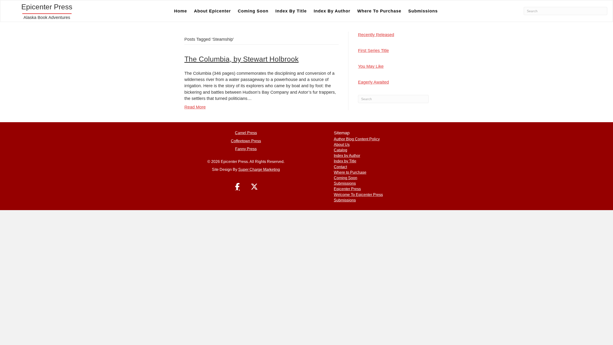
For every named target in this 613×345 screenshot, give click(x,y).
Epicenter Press (347, 189)
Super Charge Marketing (259, 169)
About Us (342, 145)
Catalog (340, 150)
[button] (237, 186)
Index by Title (291, 11)
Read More (195, 107)
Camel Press (246, 133)
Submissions (423, 11)
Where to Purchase (379, 11)
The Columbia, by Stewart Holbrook (241, 59)
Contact (340, 167)
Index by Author (332, 11)
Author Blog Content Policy (357, 139)
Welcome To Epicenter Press (358, 195)
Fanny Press (246, 149)
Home (180, 11)
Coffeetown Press (246, 141)
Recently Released (376, 34)
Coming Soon (253, 11)
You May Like (371, 66)
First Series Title (373, 50)
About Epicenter (212, 11)
